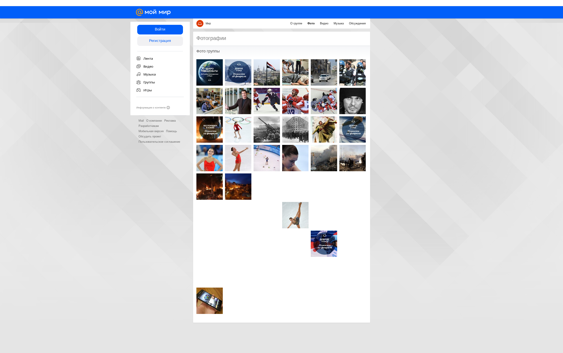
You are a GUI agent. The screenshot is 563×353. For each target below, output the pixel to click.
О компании (154, 120)
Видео (324, 23)
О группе (296, 23)
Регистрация (160, 41)
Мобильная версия (151, 131)
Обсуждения (357, 23)
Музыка (339, 23)
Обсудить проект (150, 136)
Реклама (170, 120)
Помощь (171, 131)
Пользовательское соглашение (159, 141)
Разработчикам (149, 126)
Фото (311, 23)
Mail (141, 120)
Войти (160, 29)
